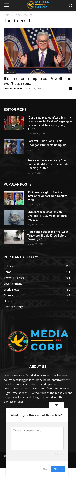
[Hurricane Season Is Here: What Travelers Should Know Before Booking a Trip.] (14, 237)
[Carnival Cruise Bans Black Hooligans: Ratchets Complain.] (14, 146)
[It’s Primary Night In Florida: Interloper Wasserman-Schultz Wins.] (14, 198)
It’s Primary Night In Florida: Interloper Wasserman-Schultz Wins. (47, 196)
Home (7, 14)
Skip (45, 469)
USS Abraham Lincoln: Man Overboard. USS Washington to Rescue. (47, 215)
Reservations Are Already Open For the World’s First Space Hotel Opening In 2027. (48, 164)
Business (9, 72)
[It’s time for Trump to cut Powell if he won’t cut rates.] (38, 51)
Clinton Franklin (13, 88)
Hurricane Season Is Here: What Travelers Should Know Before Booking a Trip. (47, 235)
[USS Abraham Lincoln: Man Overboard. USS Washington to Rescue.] (14, 217)
